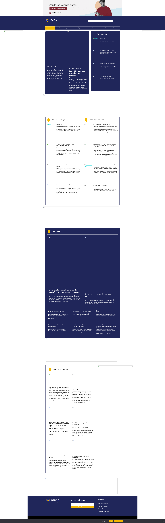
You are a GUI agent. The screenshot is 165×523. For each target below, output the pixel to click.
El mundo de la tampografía (100, 185)
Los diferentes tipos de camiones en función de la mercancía (81, 325)
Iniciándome (51, 66)
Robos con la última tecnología (107, 63)
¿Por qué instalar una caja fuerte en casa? (104, 165)
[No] (163, 521)
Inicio (50, 27)
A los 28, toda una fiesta (105, 76)
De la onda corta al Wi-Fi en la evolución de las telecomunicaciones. (59, 388)
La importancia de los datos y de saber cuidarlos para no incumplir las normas (59, 423)
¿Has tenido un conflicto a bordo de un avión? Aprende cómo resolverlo (57, 310)
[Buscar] (114, 21)
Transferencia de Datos (110, 27)
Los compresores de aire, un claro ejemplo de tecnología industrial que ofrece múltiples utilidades (105, 145)
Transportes (95, 27)
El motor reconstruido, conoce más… (81, 310)
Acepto (111, 521)
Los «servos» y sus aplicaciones (102, 124)
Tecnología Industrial (80, 27)
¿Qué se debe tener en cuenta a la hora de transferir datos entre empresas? (82, 390)
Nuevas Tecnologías (63, 27)
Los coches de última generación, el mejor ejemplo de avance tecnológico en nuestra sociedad (106, 326)
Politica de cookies (119, 521)
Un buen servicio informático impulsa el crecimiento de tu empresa (65, 145)
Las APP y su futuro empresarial (107, 50)
